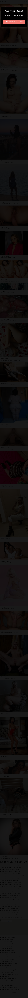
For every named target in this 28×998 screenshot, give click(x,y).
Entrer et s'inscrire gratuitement (14, 21)
